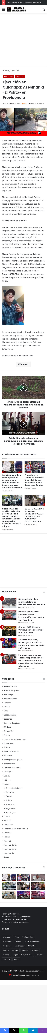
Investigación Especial (13, 760)
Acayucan (7, 937)
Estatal (8, 796)
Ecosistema (8, 743)
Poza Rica (10, 804)
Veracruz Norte (10, 849)
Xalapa (6, 857)
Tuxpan (7, 837)
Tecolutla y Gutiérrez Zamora (16, 829)
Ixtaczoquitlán (9, 764)
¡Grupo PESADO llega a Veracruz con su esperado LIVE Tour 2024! (31, 630)
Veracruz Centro (10, 845)
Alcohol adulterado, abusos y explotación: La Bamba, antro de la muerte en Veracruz (31, 643)
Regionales (10, 808)
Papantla (7, 821)
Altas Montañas (10, 699)
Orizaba (7, 816)
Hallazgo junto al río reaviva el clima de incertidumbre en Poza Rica (31, 602)
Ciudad (7, 707)
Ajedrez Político (10, 686)
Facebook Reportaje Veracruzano (15, 922)
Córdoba (7, 727)
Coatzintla (8, 719)
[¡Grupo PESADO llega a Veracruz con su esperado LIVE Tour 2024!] (9, 631)
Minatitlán (32, 946)
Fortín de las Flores (11, 751)
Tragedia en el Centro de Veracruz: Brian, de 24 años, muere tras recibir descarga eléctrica (34, 480)
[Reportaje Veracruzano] (17, 9)
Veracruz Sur (9, 853)
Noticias (7, 784)
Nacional (7, 780)
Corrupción (8, 731)
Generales (8, 755)
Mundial (7, 776)
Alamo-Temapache (11, 690)
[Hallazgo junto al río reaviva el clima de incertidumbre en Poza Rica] (9, 603)
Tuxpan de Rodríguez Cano (22, 955)
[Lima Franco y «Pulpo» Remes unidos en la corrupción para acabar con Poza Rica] (9, 615)
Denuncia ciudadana (14, 788)
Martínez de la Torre (12, 768)
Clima (6, 711)
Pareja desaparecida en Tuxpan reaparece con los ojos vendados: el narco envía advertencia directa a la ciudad (30, 660)
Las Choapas (20, 946)
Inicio (6, 71)
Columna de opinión (12, 723)
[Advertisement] (23, 41)
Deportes (10, 792)
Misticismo (8, 772)
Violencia (6, 959)
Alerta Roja (14, 71)
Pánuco (6, 955)
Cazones (7, 703)
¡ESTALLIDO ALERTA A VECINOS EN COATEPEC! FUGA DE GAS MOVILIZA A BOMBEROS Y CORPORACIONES (34, 515)
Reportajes (10, 812)
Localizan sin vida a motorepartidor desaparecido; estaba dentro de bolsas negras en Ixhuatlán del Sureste (12, 481)
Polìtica (9, 800)
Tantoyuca (8, 825)
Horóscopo (7, 946)
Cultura (7, 735)
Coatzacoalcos (10, 715)
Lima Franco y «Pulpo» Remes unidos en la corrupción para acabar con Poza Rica (31, 615)
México (6, 950)
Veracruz (20, 76)
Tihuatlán (7, 833)
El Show (7, 747)
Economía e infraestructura (15, 739)
